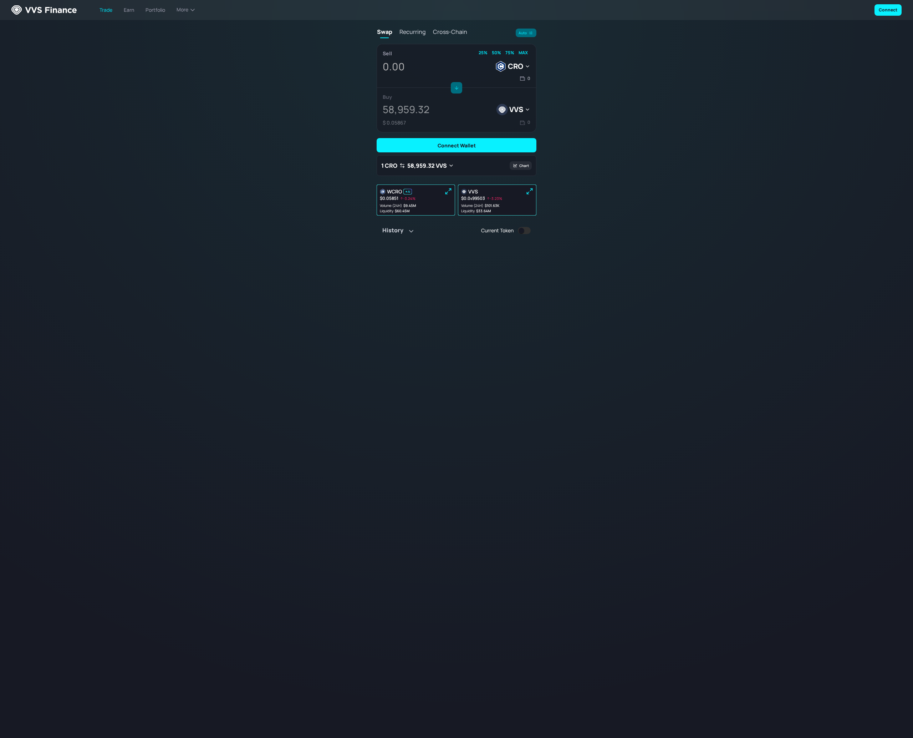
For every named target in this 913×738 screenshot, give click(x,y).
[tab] (384, 33)
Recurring (412, 32)
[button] (525, 79)
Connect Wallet (457, 145)
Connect (888, 10)
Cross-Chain (450, 32)
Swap (384, 32)
